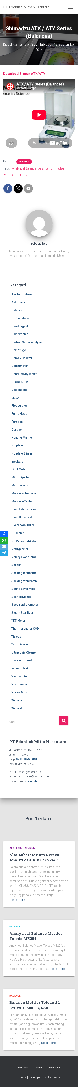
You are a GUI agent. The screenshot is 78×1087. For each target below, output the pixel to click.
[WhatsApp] (4, 540)
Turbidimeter (20, 644)
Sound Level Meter (24, 588)
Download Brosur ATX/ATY (24, 74)
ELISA (15, 397)
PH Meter (17, 533)
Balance (24, 161)
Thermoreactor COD (25, 628)
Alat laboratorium (23, 294)
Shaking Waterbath (24, 581)
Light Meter (19, 469)
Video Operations (15, 175)
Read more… (18, 899)
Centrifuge (18, 350)
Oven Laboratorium (24, 509)
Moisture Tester (22, 501)
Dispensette (19, 389)
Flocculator (19, 405)
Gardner (17, 429)
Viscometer (19, 684)
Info (39, 1067)
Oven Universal (21, 517)
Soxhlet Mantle (21, 596)
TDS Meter (18, 620)
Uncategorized (21, 660)
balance (43, 168)
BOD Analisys (20, 318)
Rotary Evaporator (23, 557)
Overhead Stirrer (22, 525)
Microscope (19, 485)
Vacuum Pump (21, 676)
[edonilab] (39, 222)
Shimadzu (57, 168)
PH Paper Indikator (24, 541)
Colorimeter (19, 365)
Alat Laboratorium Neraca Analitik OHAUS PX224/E (34, 857)
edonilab (31, 781)
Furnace (17, 421)
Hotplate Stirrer (21, 453)
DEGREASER (19, 382)
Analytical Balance (24, 168)
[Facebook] (4, 534)
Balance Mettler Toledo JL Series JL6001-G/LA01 (34, 1005)
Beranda (24, 1067)
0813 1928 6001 (26, 759)
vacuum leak (19, 668)
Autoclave (18, 302)
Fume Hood (19, 413)
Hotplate (17, 445)
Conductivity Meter (24, 374)
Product (54, 1067)
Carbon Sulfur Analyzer (27, 342)
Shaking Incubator (23, 573)
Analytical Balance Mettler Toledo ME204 (35, 936)
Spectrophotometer (24, 604)
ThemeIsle (53, 1077)
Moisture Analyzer (23, 493)
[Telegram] (4, 553)
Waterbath (18, 700)
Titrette (16, 636)
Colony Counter (21, 358)
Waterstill (17, 708)
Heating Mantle (21, 437)
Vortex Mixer (20, 692)
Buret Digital (19, 326)
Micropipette (20, 477)
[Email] (4, 547)
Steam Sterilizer (22, 612)
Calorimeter (19, 334)
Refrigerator (19, 549)
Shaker (16, 564)
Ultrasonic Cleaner (24, 652)
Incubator (18, 461)
